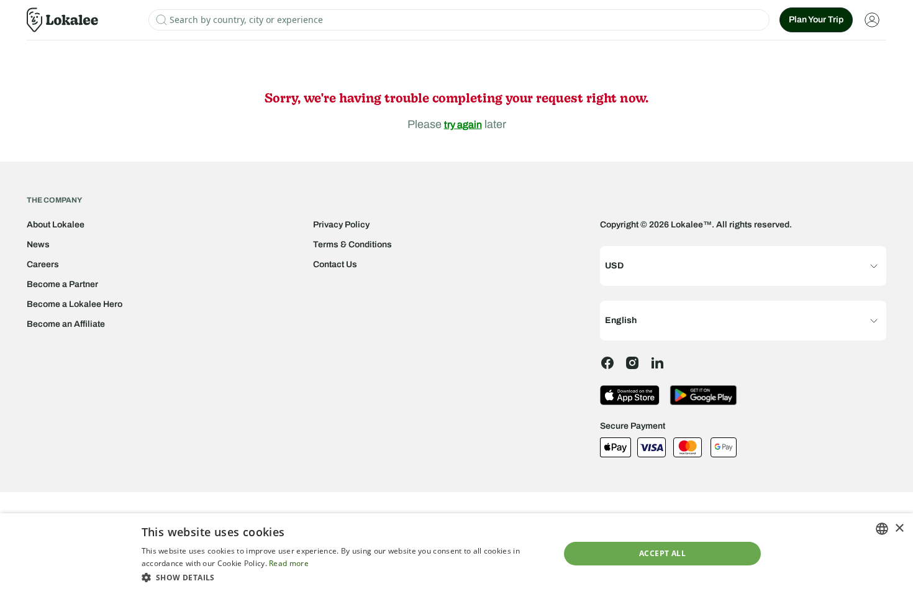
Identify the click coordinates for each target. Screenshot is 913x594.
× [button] (899, 528)
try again (463, 124)
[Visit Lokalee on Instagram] (632, 362)
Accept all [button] (662, 553)
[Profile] (872, 20)
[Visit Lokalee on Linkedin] (657, 362)
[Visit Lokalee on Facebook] (607, 362)
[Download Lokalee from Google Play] (703, 395)
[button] (344, 577)
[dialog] (456, 553)
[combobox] (882, 529)
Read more (289, 563)
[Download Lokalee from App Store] (630, 395)
